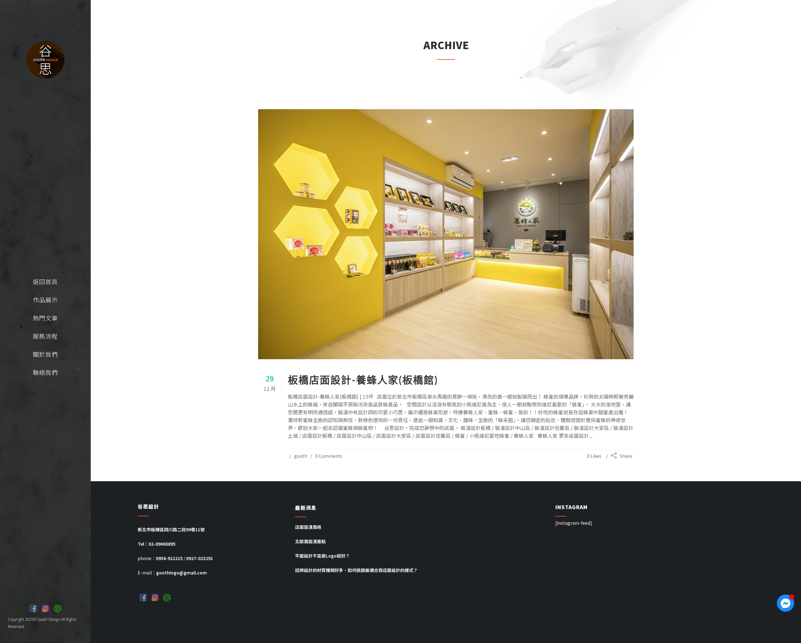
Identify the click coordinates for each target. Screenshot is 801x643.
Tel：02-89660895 (157, 544)
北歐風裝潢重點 (310, 541)
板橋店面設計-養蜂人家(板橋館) (363, 380)
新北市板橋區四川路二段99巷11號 (171, 529)
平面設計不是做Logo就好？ (322, 556)
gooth (300, 456)
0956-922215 (169, 558)
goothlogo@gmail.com (181, 572)
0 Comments (328, 456)
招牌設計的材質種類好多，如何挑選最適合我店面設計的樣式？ (356, 570)
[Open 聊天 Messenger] (785, 603)
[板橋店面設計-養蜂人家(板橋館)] (446, 234)
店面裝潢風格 (308, 527)
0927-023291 (199, 558)
